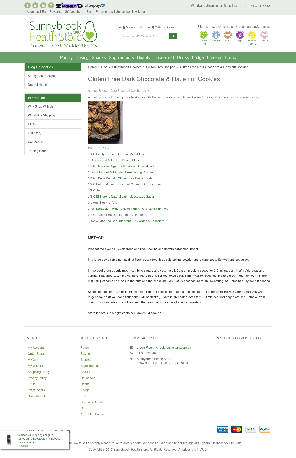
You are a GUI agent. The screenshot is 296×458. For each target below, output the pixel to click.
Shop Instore (232, 5)
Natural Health (38, 84)
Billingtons (103, 196)
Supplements (121, 57)
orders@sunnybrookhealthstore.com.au (164, 347)
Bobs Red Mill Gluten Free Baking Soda (125, 178)
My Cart (33, 359)
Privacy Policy (37, 378)
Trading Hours (37, 151)
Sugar (149, 196)
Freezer (214, 57)
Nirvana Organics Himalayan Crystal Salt (126, 166)
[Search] (173, 36)
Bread (230, 57)
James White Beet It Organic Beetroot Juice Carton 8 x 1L (39, 440)
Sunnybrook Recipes (42, 76)
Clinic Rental (36, 396)
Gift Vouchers (74, 11)
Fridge (198, 57)
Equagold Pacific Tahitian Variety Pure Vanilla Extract (132, 208)
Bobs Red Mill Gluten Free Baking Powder (124, 172)
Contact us (35, 142)
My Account (36, 347)
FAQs (32, 124)
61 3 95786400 (147, 353)
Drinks (183, 57)
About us (33, 11)
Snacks (99, 57)
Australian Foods (92, 414)
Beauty (143, 57)
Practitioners (104, 11)
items (164, 27)
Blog (89, 11)
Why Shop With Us (41, 106)
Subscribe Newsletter (130, 11)
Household (163, 57)
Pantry (66, 57)
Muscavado (137, 196)
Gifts (84, 408)
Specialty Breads (92, 402)
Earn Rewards (52, 11)
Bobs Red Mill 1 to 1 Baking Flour (116, 160)
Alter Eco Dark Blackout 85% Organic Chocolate (131, 220)
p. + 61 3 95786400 (258, 5)
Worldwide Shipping (204, 5)
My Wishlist (35, 365)
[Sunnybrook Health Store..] (62, 34)
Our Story (34, 133)
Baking (82, 57)
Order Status (36, 353)
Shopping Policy (39, 372)
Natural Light (119, 196)
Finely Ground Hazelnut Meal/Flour (120, 154)
